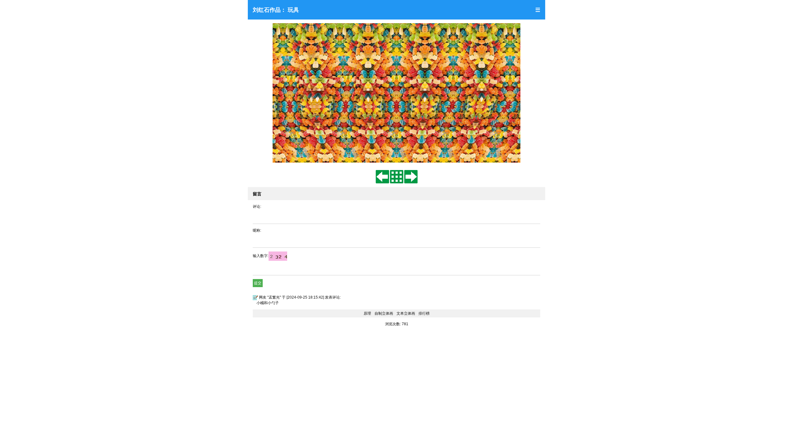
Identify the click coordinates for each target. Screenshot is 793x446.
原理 (367, 313)
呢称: (257, 230)
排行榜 (424, 313)
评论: (257, 206)
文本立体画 (405, 313)
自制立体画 (384, 313)
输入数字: (261, 256)
